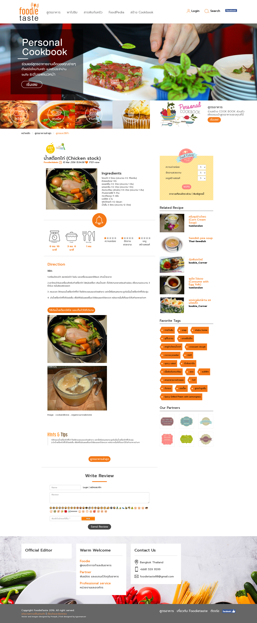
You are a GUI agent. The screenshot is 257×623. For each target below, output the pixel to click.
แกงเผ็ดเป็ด (187, 338)
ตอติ (189, 355)
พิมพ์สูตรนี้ (198, 194)
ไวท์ (193, 380)
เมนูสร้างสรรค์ (173, 178)
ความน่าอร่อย (173, 167)
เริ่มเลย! (214, 120)
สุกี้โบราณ (168, 338)
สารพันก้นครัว (93, 12)
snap (184, 330)
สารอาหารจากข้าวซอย (174, 380)
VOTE (186, 187)
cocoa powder (171, 355)
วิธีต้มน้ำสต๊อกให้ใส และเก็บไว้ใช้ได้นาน (71, 310)
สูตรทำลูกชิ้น (200, 388)
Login (195, 11)
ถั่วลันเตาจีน (189, 363)
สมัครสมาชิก (95, 487)
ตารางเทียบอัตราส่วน (180, 194)
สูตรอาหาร (53, 12)
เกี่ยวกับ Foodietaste (192, 610)
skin (191, 371)
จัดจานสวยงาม (173, 172)
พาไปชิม (72, 12)
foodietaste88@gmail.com (157, 576)
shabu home (201, 330)
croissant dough (197, 346)
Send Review (99, 527)
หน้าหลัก (25, 133)
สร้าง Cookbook (141, 12)
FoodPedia (116, 12)
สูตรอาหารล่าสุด (43, 133)
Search (215, 11)
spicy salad (170, 363)
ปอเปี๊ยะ (183, 388)
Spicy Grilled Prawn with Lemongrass (182, 396)
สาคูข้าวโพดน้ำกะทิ (172, 346)
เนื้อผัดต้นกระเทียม (172, 371)
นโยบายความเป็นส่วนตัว (33, 613)
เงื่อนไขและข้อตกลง (57, 613)
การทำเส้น (168, 330)
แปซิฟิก (205, 371)
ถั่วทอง (167, 388)
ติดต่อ (215, 610)
